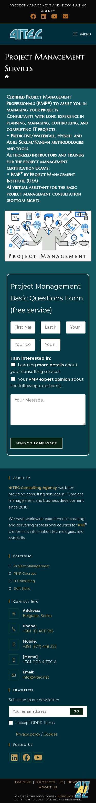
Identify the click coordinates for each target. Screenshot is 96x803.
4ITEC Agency (69, 796)
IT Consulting (24, 581)
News (73, 782)
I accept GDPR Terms (35, 722)
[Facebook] (26, 757)
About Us (48, 787)
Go (76, 711)
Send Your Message (36, 443)
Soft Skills (22, 588)
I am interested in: (30, 358)
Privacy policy (24, 734)
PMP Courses (25, 573)
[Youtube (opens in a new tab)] (54, 16)
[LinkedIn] (14, 757)
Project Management (32, 566)
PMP (15, 174)
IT (61, 782)
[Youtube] (38, 757)
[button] (82, 789)
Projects (45, 782)
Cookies (51, 734)
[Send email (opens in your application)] (64, 16)
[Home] (7, 76)
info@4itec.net (36, 677)
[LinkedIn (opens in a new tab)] (44, 16)
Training (23, 782)
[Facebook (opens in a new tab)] (33, 16)
